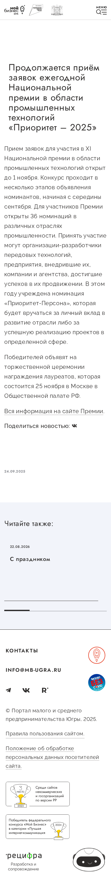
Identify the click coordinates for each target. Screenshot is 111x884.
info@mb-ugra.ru (33, 670)
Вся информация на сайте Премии (53, 411)
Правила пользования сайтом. (45, 734)
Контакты (22, 650)
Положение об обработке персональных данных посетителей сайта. (52, 757)
